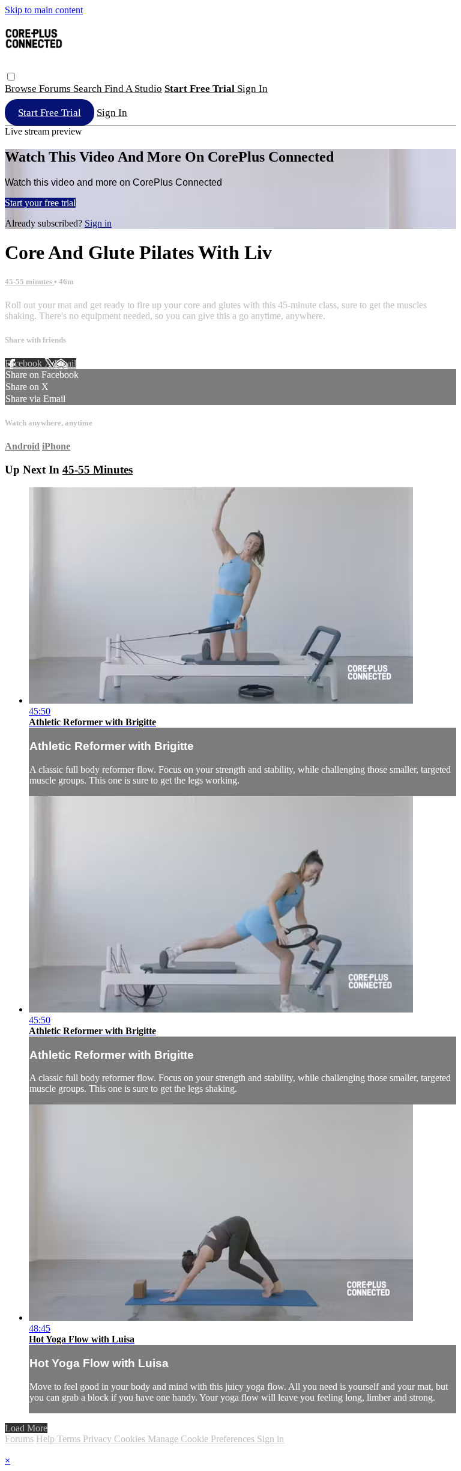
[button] (11, 77)
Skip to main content (44, 10)
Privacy (98, 1439)
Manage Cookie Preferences (202, 1439)
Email (65, 363)
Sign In (112, 112)
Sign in (252, 88)
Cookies (131, 1439)
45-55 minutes (29, 281)
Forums (56, 88)
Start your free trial (40, 203)
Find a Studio (133, 88)
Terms (70, 1439)
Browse (22, 88)
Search (88, 88)
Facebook (24, 363)
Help (46, 1439)
